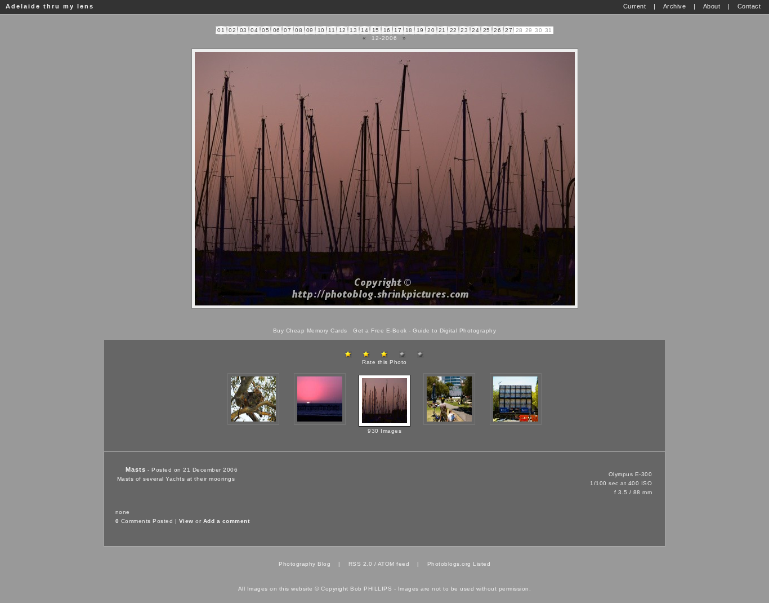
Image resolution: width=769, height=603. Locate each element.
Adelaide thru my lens (50, 6)
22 (453, 30)
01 (221, 30)
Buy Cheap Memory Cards (310, 330)
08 (298, 30)
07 (287, 30)
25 (486, 30)
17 (397, 30)
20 (431, 30)
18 (409, 30)
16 (387, 30)
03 (243, 30)
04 (254, 30)
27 (508, 30)
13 (353, 30)
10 (321, 30)
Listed (481, 564)
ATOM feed (394, 564)
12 (342, 30)
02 (232, 30)
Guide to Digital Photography (454, 330)
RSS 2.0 (360, 564)
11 (331, 30)
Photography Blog (304, 564)
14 (364, 30)
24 (475, 30)
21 (442, 30)
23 (464, 30)
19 (420, 30)
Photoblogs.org (449, 564)
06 (276, 30)
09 (310, 30)
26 (497, 30)
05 (265, 30)
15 (375, 30)
